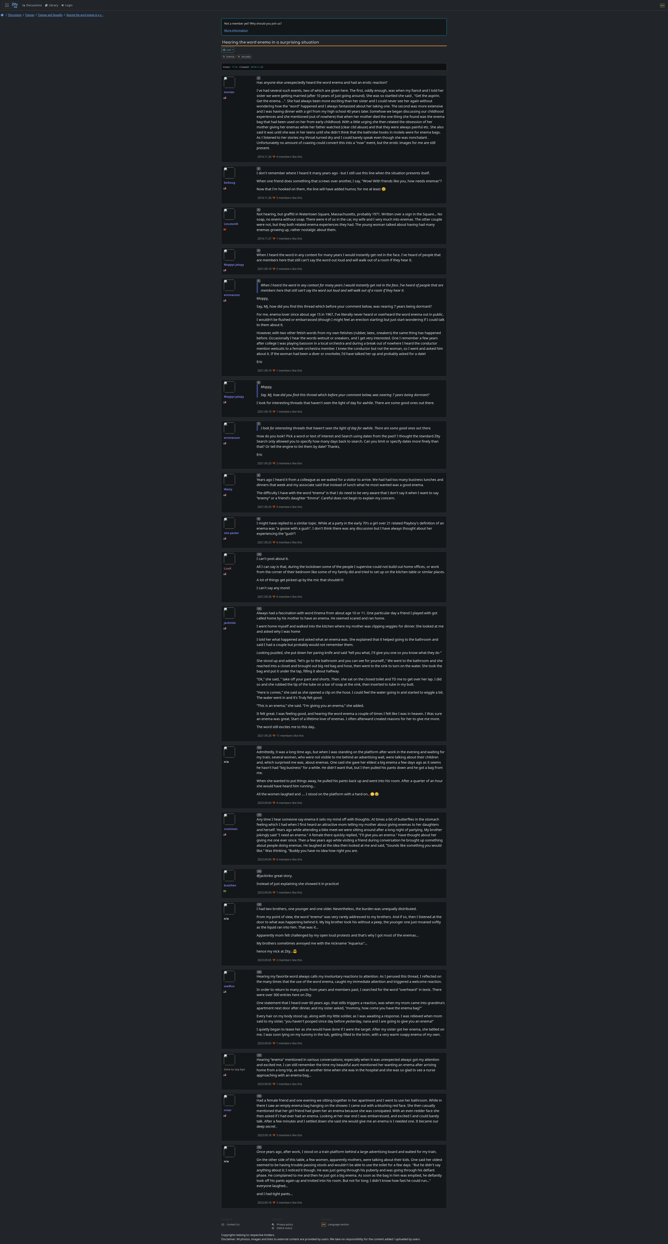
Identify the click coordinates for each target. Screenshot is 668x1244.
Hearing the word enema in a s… (84, 15)
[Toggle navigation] (7, 5)
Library (53, 5)
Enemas (29, 15)
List (228, 50)
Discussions (34, 5)
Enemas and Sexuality (50, 15)
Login (69, 5)
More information (236, 30)
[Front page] (2, 15)
